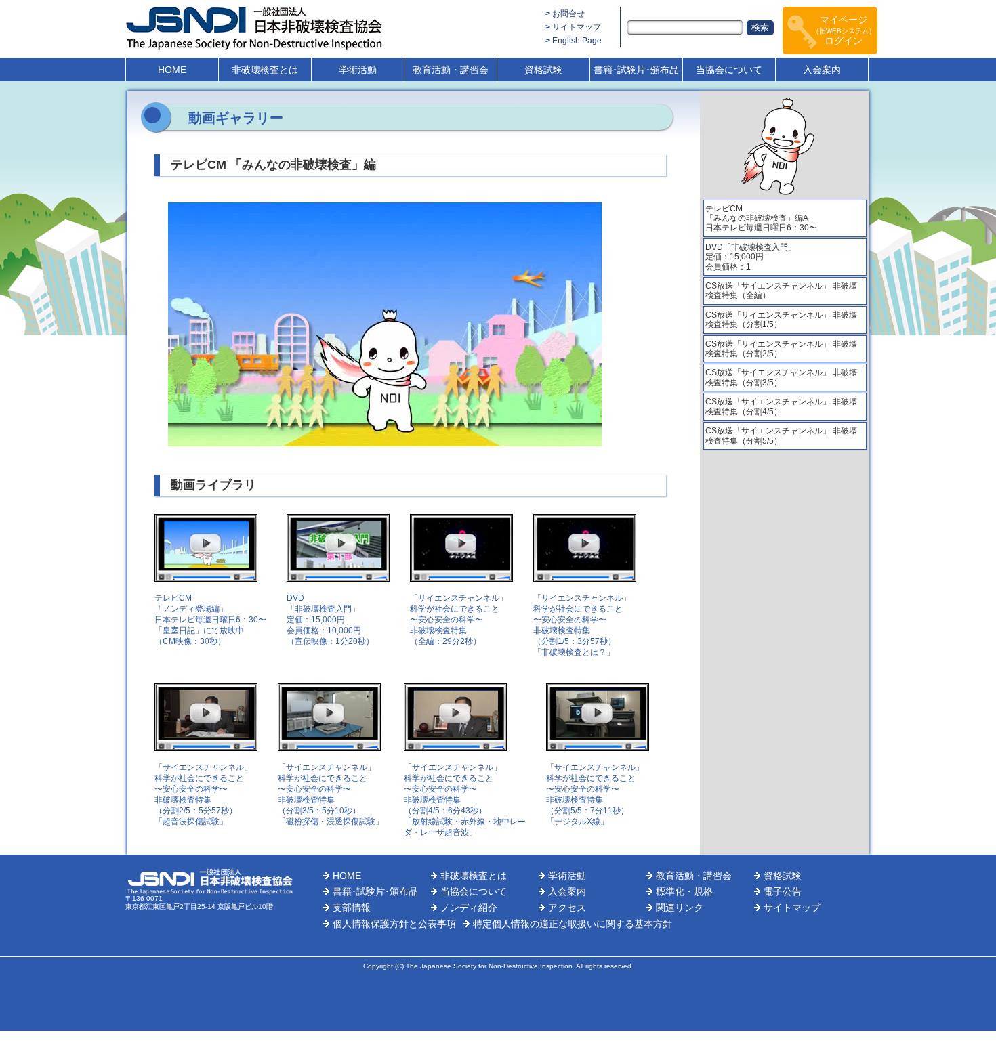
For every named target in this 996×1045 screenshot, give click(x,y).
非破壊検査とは (265, 69)
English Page (577, 40)
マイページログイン (843, 30)
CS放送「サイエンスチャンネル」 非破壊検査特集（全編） (781, 290)
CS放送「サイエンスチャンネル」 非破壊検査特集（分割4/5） (781, 406)
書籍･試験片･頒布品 (636, 69)
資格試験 (543, 69)
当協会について (729, 69)
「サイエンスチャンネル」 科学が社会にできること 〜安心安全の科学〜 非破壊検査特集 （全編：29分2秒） (458, 619)
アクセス (567, 907)
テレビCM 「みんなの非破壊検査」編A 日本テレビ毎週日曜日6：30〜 (761, 218)
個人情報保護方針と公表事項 (394, 923)
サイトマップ (576, 27)
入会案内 (822, 69)
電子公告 (783, 891)
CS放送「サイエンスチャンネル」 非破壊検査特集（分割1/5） (781, 319)
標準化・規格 (684, 891)
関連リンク (679, 907)
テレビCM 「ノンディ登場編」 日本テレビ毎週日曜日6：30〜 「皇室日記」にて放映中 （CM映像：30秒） (210, 619)
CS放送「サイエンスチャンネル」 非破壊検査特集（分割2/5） (781, 348)
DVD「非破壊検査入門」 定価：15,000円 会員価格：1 (750, 257)
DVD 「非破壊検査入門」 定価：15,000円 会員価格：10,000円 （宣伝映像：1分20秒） (330, 619)
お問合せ (568, 13)
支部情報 (352, 907)
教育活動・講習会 (451, 69)
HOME (172, 69)
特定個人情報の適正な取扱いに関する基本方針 (572, 923)
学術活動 (358, 69)
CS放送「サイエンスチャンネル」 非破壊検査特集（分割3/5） (781, 377)
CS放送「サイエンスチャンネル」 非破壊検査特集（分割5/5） (781, 435)
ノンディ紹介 (468, 907)
